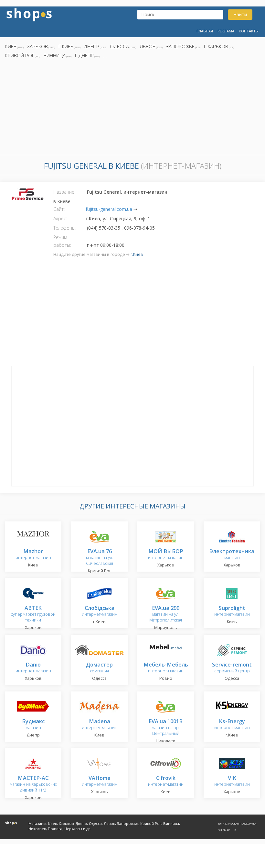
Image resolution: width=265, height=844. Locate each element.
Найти (240, 14)
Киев (10, 46)
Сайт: (59, 209)
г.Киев (65, 46)
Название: (64, 192)
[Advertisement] (132, 108)
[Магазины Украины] (29, 14)
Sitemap (224, 830)
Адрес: (60, 218)
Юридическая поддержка (237, 823)
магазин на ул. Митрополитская (165, 614)
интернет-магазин (33, 554)
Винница (55, 55)
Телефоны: (64, 228)
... (105, 55)
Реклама (225, 31)
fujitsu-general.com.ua (109, 209)
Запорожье (180, 46)
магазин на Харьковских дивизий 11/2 (33, 784)
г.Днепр (84, 55)
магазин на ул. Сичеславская (99, 557)
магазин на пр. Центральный (166, 727)
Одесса (119, 46)
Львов (147, 46)
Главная (204, 31)
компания (99, 668)
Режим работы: (62, 241)
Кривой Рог (19, 55)
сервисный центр (232, 668)
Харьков (37, 46)
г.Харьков (216, 46)
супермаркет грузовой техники (33, 614)
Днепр (91, 46)
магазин (231, 554)
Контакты (249, 31)
